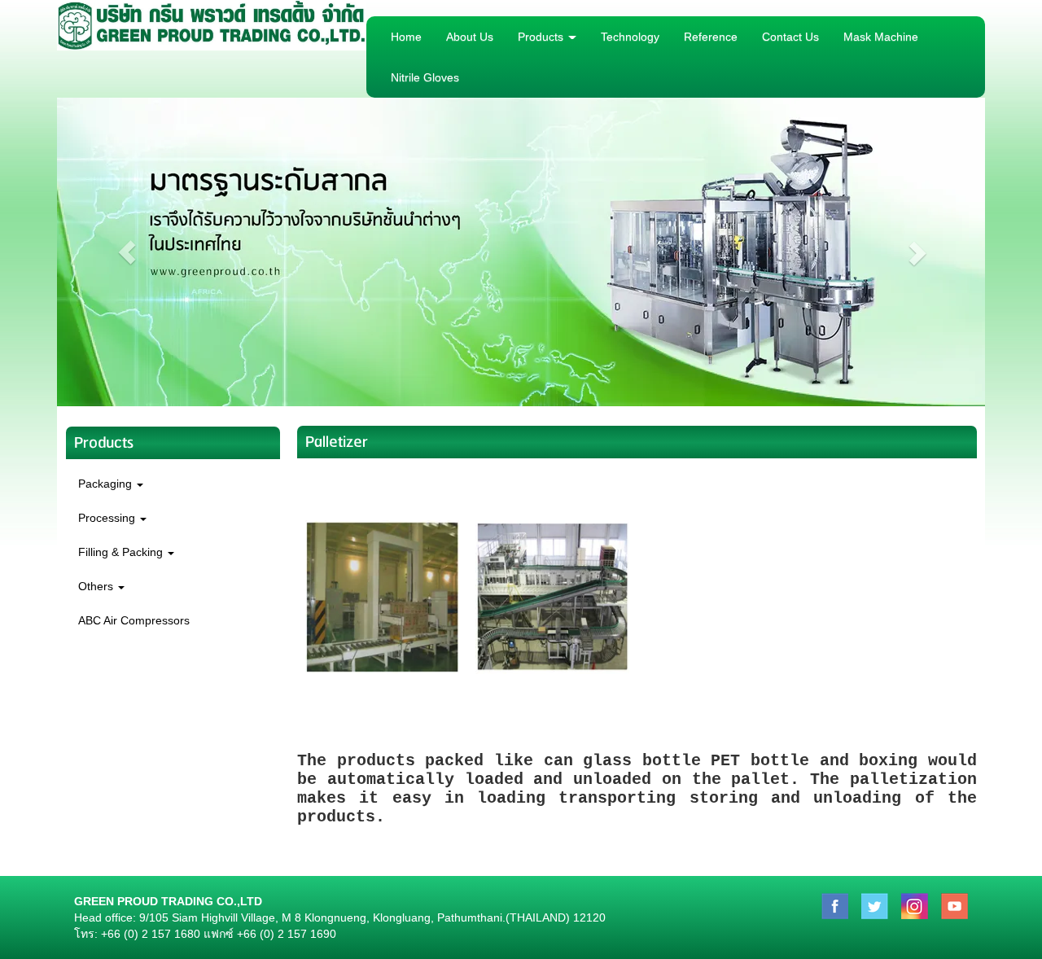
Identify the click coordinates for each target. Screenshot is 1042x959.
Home (406, 36)
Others (97, 586)
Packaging (106, 483)
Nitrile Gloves (425, 77)
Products (542, 36)
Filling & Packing (122, 551)
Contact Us (790, 36)
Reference (711, 36)
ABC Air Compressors (134, 620)
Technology (630, 36)
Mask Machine (880, 36)
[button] (126, 252)
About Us (469, 36)
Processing (108, 517)
